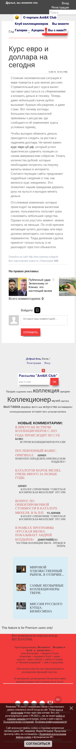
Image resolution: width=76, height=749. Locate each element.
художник (21, 391)
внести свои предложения (45, 668)
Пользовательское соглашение (18, 721)
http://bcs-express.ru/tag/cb (43, 256)
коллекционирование (20, 411)
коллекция (46, 390)
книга (29, 391)
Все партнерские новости (23, 260)
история (37, 411)
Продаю (10, 391)
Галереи (21, 30)
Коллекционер (29, 399)
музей (56, 400)
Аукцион (37, 30)
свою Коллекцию (30, 653)
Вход (66, 3)
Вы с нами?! (57, 30)
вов (40, 406)
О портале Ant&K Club (39, 17)
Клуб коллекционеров (31, 23)
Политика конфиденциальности (51, 721)
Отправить (30, 332)
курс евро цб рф (22, 147)
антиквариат (65, 406)
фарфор (26, 406)
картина (65, 400)
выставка (11, 406)
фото (35, 406)
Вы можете (60, 23)
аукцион (65, 391)
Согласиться (38, 743)
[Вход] (37, 310)
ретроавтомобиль (57, 411)
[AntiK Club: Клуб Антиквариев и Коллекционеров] (17, 17)
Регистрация (61, 7)
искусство (50, 406)
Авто (44, 411)
